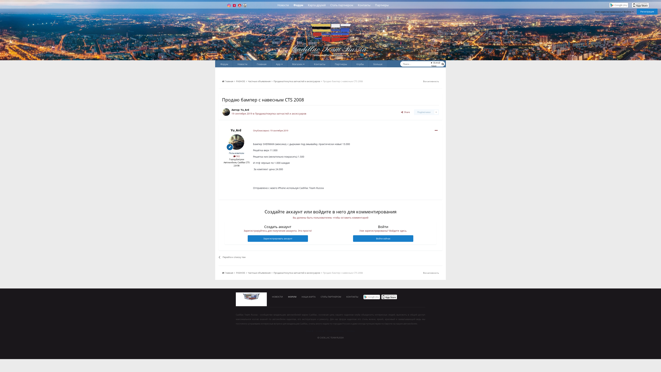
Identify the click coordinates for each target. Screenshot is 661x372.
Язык (309, 331)
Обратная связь (335, 331)
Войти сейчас (383, 238)
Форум (298, 5)
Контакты (364, 5)
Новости (283, 5)
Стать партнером (341, 5)
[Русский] (653, 5)
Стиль (319, 331)
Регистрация (647, 11)
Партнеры (382, 5)
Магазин (297, 64)
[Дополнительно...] (436, 130)
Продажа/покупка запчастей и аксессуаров (280, 113)
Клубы (360, 64)
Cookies (351, 331)
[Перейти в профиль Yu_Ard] (226, 112)
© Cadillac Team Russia (330, 337)
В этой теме (435, 64)
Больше (377, 64)
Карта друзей (317, 5)
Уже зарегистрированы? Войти (613, 11)
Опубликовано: (270, 130)
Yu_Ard (245, 109)
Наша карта (309, 296)
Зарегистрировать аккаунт (277, 238)
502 (238, 156)
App (278, 64)
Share (406, 112)
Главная (261, 64)
